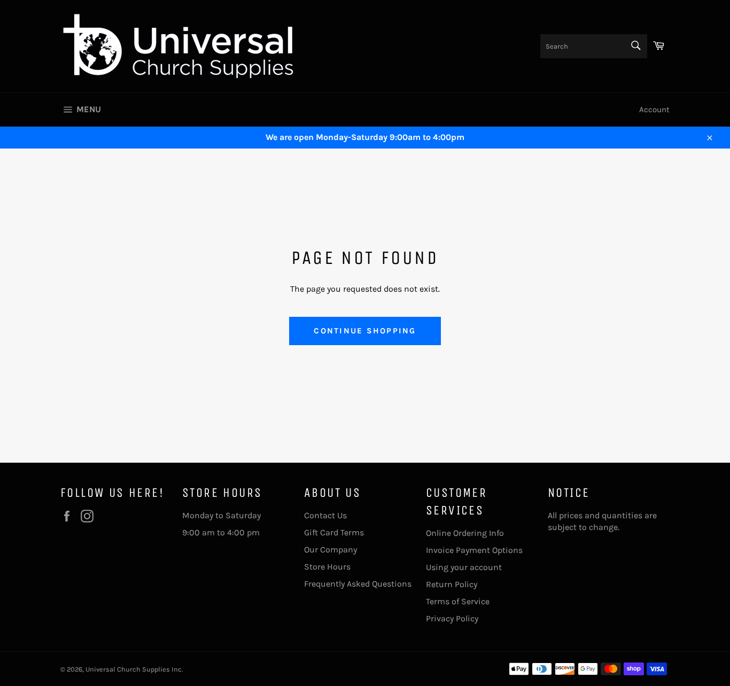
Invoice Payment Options (474, 550)
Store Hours (327, 567)
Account (654, 109)
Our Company (330, 549)
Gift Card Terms (334, 532)
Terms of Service (458, 601)
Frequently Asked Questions (357, 584)
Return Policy (451, 584)
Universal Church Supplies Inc (134, 669)
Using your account (464, 567)
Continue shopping (365, 331)
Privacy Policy (452, 618)
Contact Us (325, 515)
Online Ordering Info (465, 533)
